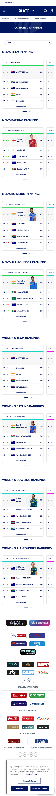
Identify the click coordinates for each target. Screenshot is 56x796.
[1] (25, 111)
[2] (29, 111)
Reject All (20, 788)
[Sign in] (52, 11)
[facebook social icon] (20, 754)
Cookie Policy (31, 774)
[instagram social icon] (31, 754)
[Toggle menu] (4, 11)
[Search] (45, 11)
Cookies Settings (29, 781)
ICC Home (8, 3)
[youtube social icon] (25, 754)
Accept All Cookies (39, 788)
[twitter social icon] (36, 754)
